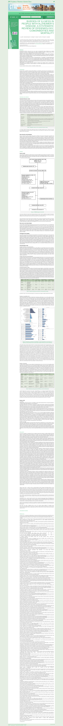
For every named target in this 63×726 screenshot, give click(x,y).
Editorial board (32, 13)
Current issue (37, 13)
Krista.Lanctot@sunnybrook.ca (38, 43)
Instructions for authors (47, 13)
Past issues (41, 13)
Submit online (53, 13)
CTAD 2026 (22, 13)
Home (20, 13)
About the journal (27, 13)
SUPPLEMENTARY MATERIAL (24, 510)
